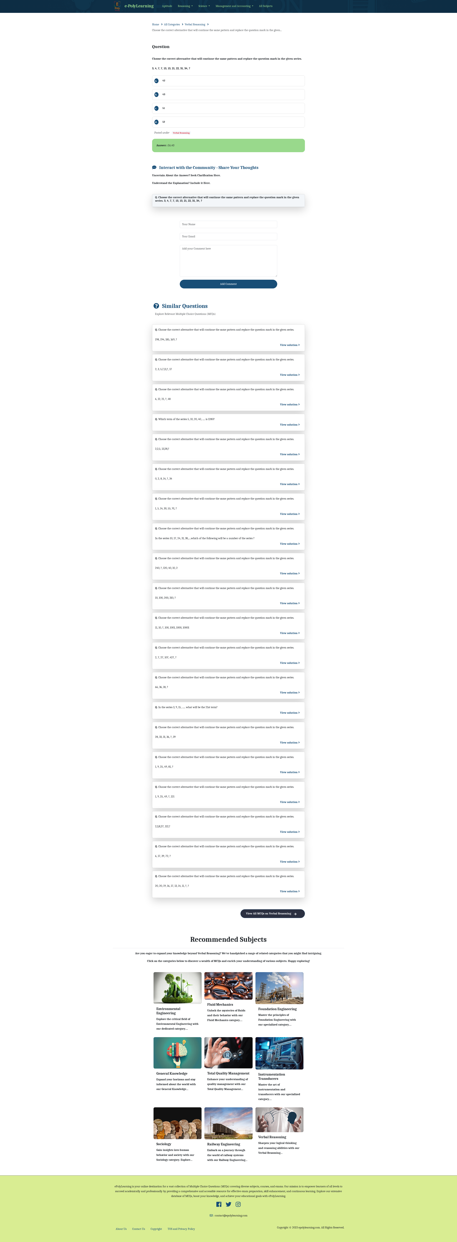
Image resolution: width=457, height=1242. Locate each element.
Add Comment (228, 284)
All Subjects (265, 6)
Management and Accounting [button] (233, 6)
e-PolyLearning (139, 5)
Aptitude (167, 6)
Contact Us (138, 1229)
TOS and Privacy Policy (181, 1229)
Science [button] (203, 6)
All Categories (172, 24)
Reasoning (184, 6)
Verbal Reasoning (195, 24)
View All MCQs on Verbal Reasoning (268, 913)
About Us (121, 1229)
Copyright (156, 1229)
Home (155, 24)
